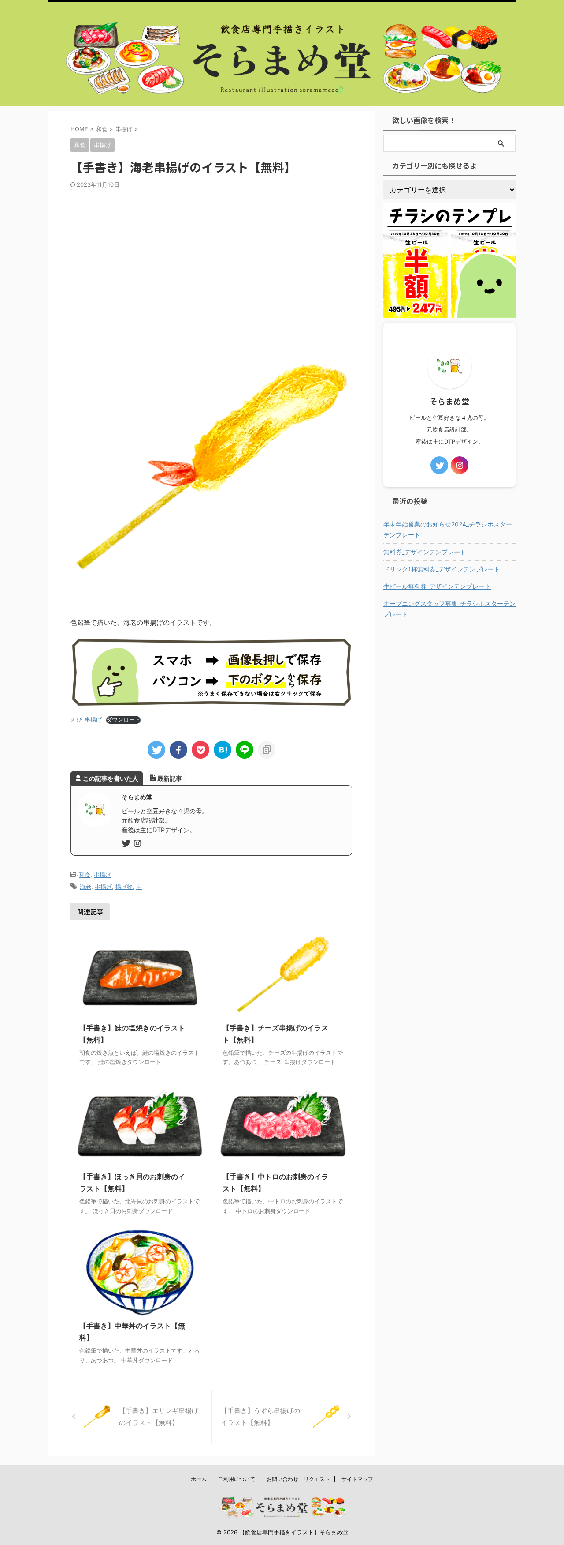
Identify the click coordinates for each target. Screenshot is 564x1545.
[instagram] (138, 844)
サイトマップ (357, 1479)
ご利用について (236, 1479)
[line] (244, 750)
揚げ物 (124, 886)
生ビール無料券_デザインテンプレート (437, 586)
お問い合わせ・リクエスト (298, 1479)
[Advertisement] (211, 254)
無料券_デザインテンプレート (424, 552)
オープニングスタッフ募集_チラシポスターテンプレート (449, 609)
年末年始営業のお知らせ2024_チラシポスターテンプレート (447, 529)
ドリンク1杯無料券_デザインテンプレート (441, 569)
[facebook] (178, 750)
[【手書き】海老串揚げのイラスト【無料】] (222, 750)
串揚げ (102, 874)
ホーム (199, 1479)
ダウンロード (123, 719)
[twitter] (156, 750)
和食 (84, 874)
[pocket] (200, 750)
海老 (85, 886)
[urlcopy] (266, 750)
